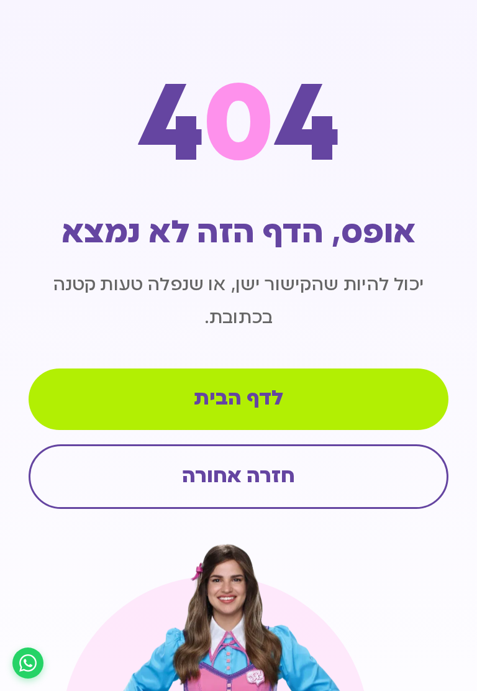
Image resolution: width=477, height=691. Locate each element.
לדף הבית (238, 399)
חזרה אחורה (238, 476)
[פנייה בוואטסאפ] (27, 663)
